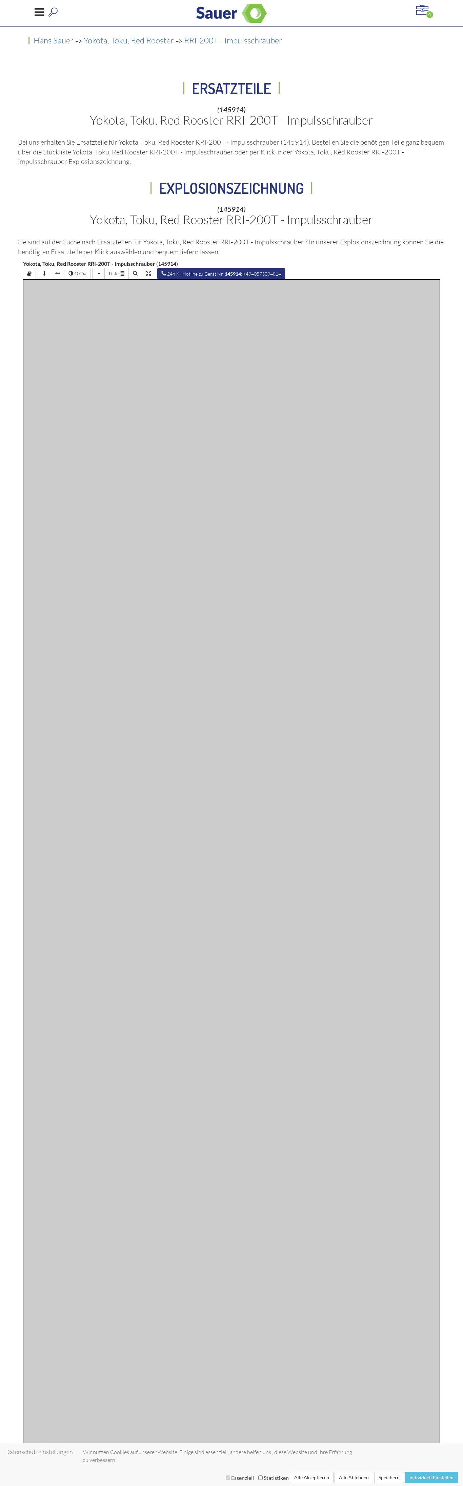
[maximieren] (148, 273)
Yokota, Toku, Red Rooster (129, 40)
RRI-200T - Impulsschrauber (233, 40)
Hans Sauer (54, 40)
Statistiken (276, 1477)
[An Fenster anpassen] (44, 273)
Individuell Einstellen (431, 1477)
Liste (114, 273)
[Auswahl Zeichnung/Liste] (98, 273)
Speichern (389, 1477)
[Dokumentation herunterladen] (29, 273)
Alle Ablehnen (354, 1477)
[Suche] (135, 273)
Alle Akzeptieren (311, 1477)
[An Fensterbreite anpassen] (57, 273)
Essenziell (242, 1477)
